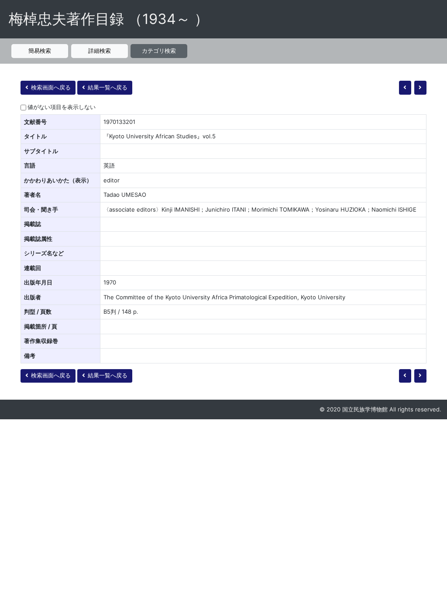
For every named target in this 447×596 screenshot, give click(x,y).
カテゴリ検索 (159, 50)
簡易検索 (39, 50)
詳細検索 (99, 50)
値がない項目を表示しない (62, 106)
